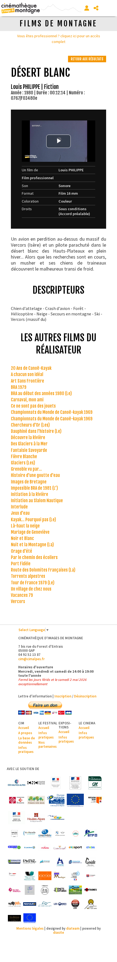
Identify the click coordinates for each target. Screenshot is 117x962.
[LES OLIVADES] (29, 890)
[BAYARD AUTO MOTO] (60, 833)
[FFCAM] (44, 862)
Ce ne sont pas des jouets (33, 406)
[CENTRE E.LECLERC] (29, 847)
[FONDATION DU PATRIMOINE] (16, 800)
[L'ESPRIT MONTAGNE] (60, 876)
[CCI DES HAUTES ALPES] (16, 782)
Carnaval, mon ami (27, 399)
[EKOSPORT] (75, 847)
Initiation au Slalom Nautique (37, 500)
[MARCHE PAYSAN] (75, 890)
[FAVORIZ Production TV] (29, 862)
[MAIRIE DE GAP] (55, 817)
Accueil (23, 727)
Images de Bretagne (29, 482)
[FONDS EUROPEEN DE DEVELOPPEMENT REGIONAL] (75, 800)
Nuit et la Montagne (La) (32, 544)
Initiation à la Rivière (29, 494)
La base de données (26, 740)
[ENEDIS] (90, 847)
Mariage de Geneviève (30, 532)
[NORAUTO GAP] (29, 904)
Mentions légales (30, 928)
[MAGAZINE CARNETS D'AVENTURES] (60, 890)
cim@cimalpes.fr (31, 659)
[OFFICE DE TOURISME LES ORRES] (60, 904)
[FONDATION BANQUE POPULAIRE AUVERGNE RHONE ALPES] (75, 862)
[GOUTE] (90, 862)
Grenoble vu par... (26, 469)
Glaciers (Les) (23, 463)
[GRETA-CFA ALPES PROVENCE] (14, 876)
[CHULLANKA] (44, 847)
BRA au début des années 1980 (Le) (41, 393)
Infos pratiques (25, 749)
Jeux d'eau (20, 513)
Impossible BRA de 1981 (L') (34, 488)
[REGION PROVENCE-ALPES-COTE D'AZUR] (95, 800)
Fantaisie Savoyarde (29, 450)
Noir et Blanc (22, 538)
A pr (21, 733)
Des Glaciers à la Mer (29, 443)
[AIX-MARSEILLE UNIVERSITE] (29, 833)
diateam (72, 928)
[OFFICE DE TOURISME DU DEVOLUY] (44, 904)
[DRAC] (55, 782)
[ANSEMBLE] (44, 833)
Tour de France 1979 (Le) (32, 582)
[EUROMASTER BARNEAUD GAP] (14, 862)
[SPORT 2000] (75, 904)
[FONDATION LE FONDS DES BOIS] (36, 800)
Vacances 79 (22, 595)
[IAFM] (29, 876)
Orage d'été (21, 551)
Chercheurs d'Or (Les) (30, 425)
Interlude (19, 507)
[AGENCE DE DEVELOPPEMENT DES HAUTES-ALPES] (14, 833)
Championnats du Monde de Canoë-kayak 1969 (52, 412)
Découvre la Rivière (28, 437)
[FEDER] (55, 800)
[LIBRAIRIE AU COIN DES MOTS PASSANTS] (44, 890)
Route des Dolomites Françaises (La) (43, 570)
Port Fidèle (20, 563)
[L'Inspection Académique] (75, 876)
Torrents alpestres (28, 576)
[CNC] (36, 782)
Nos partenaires (47, 744)
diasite (58, 932)
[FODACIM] (60, 862)
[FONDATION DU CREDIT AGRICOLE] (95, 782)
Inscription (62, 696)
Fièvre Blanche (24, 456)
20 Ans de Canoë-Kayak (31, 368)
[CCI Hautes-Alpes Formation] (14, 847)
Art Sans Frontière (27, 381)
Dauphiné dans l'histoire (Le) (36, 431)
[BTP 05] (90, 833)
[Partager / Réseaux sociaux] (96, 8)
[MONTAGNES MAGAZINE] (90, 890)
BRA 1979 (18, 387)
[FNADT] (75, 782)
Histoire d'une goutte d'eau (35, 475)
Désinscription (85, 696)
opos (28, 733)
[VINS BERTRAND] (14, 918)
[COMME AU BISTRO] (60, 847)
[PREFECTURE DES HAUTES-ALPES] (16, 817)
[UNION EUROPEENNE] (29, 918)
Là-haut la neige (25, 526)
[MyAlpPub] (14, 904)
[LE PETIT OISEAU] (14, 890)
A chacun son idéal (27, 374)
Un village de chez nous (31, 589)
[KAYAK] (44, 876)
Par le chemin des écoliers (34, 557)
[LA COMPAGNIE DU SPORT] (90, 876)
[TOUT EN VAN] (90, 904)
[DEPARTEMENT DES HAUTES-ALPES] (36, 817)
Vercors (18, 601)
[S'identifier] (86, 8)
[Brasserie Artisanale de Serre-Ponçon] (75, 833)
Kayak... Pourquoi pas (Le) (33, 519)
